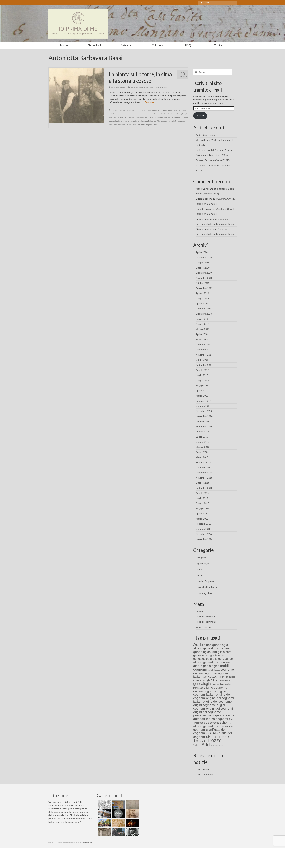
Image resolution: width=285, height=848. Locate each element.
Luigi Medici (139, 117)
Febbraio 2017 (203, 401)
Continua (149, 102)
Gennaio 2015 (203, 529)
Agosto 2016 (202, 431)
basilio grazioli (173, 110)
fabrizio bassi (176, 114)
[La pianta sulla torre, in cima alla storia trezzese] (76, 95)
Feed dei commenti (206, 621)
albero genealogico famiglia (211, 650)
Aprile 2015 (202, 513)
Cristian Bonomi (118, 87)
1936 (113, 110)
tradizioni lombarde (153, 87)
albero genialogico (206, 666)
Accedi (199, 611)
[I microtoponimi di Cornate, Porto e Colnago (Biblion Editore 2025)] (132, 804)
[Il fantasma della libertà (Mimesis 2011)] (118, 813)
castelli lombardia (125, 114)
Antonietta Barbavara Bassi (156, 110)
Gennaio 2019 (203, 308)
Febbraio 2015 (203, 523)
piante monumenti (175, 117)
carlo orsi (182, 110)
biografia (201, 557)
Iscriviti (200, 115)
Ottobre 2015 (203, 483)
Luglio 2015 (202, 498)
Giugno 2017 (202, 380)
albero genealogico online (211, 662)
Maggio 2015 (202, 508)
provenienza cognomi (208, 715)
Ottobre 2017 (203, 360)
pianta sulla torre (151, 117)
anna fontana (140, 110)
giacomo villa (118, 117)
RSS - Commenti (204, 774)
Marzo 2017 (202, 395)
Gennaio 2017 (203, 406)
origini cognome (204, 705)
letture (200, 569)
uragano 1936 (151, 125)
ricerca (142, 87)
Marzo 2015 (202, 518)
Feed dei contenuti (205, 616)
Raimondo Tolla (154, 121)
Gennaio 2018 (203, 344)
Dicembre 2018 (204, 313)
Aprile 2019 (202, 303)
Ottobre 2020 (203, 267)
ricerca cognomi (216, 719)
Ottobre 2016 (203, 421)
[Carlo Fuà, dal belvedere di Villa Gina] (104, 823)
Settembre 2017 (204, 365)
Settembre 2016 (204, 426)
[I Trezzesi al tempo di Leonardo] (118, 823)
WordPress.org (203, 627)
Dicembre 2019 (204, 272)
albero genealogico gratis (212, 653)
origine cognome (215, 687)
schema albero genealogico (212, 724)
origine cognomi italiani (209, 692)
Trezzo (128, 125)
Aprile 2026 (202, 252)
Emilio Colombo (164, 114)
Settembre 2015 (204, 488)
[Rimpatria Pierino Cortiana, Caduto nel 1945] (132, 813)
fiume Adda (225, 680)
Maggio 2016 (202, 447)
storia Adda (165, 121)
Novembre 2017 (204, 354)
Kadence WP (87, 842)
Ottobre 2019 (203, 283)
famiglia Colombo (211, 680)
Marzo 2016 (202, 457)
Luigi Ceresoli (129, 117)
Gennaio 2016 (203, 467)
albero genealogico (207, 648)
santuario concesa (209, 722)
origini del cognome (207, 712)
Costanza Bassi (152, 114)
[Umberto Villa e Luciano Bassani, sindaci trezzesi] (118, 832)
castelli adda (113, 114)
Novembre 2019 (204, 278)
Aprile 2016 (202, 452)
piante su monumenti (125, 121)
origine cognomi (204, 691)
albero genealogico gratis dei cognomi (213, 657)
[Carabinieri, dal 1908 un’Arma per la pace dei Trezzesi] (132, 832)
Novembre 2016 (204, 416)
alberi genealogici (216, 645)
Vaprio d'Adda (218, 746)
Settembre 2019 (204, 288)
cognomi (210, 673)
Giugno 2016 (202, 442)
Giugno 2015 (202, 503)
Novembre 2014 (204, 539)
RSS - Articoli (202, 769)
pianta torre (162, 117)
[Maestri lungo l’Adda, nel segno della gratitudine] (118, 804)
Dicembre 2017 (204, 349)
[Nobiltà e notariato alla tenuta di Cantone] (104, 832)
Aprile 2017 (202, 390)
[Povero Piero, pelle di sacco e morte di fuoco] (132, 823)
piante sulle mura (140, 121)
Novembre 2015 (204, 477)
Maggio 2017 (202, 385)
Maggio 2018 (202, 329)
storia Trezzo (175, 121)
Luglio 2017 (202, 375)
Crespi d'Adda (221, 677)
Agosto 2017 (202, 370)
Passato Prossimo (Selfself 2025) (213, 160)
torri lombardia (119, 125)
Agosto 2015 (202, 493)
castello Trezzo (139, 114)
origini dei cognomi (219, 708)
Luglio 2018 (202, 319)
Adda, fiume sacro (205, 135)
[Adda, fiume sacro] (104, 804)
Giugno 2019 (202, 298)
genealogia (203, 563)
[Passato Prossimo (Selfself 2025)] (104, 813)
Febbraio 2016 (203, 462)
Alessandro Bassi (127, 110)
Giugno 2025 (202, 262)
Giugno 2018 (202, 324)
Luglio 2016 (202, 436)
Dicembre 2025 (204, 257)
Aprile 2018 (202, 334)
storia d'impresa (205, 581)
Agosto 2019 (202, 293)
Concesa (209, 676)
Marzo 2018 (202, 339)
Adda (117, 110)
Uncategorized (205, 593)
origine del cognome (217, 701)
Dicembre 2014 (204, 534)
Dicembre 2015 (204, 472)
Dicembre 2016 (204, 411)
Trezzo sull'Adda (138, 125)
